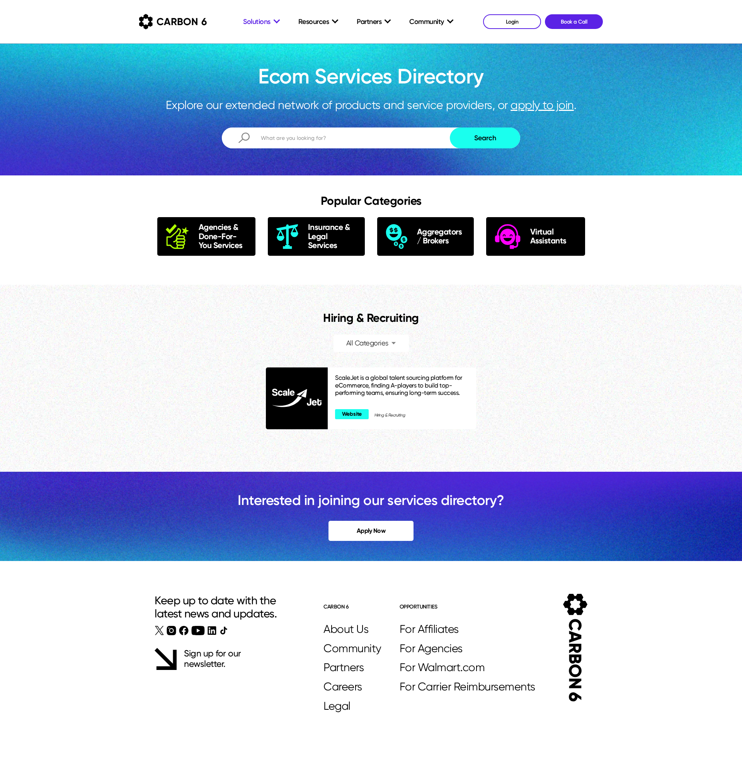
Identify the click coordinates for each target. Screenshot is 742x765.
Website (352, 414)
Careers (342, 686)
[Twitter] (159, 630)
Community (352, 648)
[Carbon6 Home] (575, 648)
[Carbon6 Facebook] (184, 630)
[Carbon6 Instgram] (171, 630)
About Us (345, 629)
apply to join (542, 105)
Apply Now (371, 530)
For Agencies (431, 648)
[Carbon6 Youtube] (198, 630)
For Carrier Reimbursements (467, 686)
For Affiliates (429, 629)
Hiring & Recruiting (389, 415)
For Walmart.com (442, 667)
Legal (337, 705)
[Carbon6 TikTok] (223, 630)
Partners (343, 667)
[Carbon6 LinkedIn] (212, 630)
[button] (371, 343)
